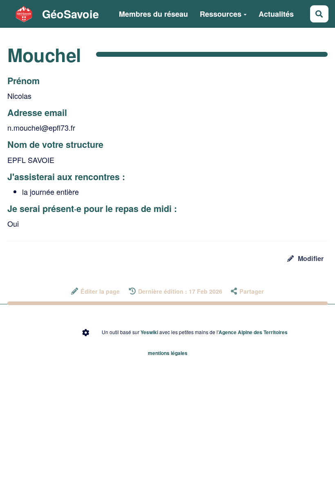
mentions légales (168, 353)
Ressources (220, 14)
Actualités (276, 14)
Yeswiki (149, 332)
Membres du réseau (153, 14)
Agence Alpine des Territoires (253, 332)
